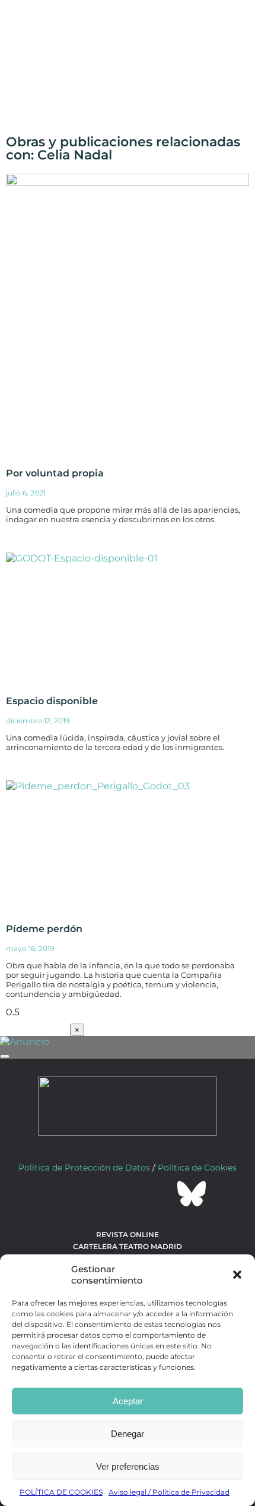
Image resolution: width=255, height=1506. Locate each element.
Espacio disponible (52, 701)
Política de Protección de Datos (84, 1167)
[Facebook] (63, 1194)
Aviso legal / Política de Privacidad (169, 1492)
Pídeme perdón (44, 928)
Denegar (127, 1434)
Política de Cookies (197, 1167)
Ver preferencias (128, 1466)
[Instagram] (127, 1194)
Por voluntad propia (55, 473)
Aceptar (128, 1401)
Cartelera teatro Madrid (127, 1246)
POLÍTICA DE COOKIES (61, 1492)
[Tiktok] (159, 1194)
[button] (237, 1275)
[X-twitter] (95, 1194)
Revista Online (127, 1234)
